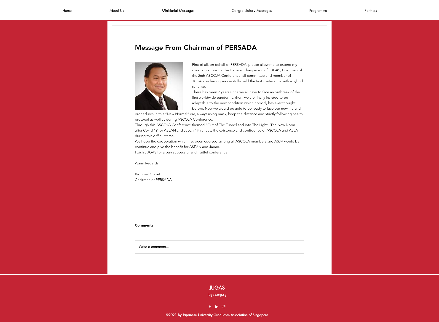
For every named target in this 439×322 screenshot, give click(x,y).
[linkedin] (216, 306)
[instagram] (223, 306)
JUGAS (217, 288)
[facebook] (210, 306)
